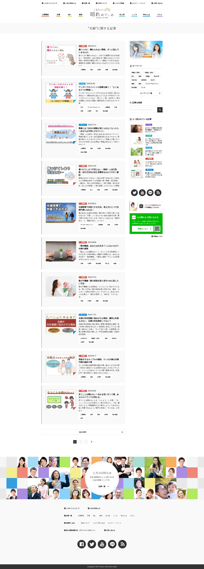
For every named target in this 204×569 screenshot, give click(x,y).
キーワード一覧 (146, 93)
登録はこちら (143, 229)
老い (70, 14)
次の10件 (82, 432)
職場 (133, 83)
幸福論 (147, 76)
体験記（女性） (149, 72)
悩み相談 (134, 87)
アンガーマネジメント (152, 83)
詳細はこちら (158, 236)
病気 (80, 14)
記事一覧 (87, 3)
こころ (134, 14)
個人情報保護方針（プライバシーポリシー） (81, 530)
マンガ (143, 87)
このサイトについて (50, 3)
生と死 (122, 14)
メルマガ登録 (119, 3)
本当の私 (134, 80)
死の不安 (156, 76)
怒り (133, 76)
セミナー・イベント (139, 3)
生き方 (153, 80)
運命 (140, 83)
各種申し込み (70, 523)
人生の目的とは (70, 3)
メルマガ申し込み (99, 523)
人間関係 (45, 14)
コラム (159, 14)
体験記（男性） (136, 72)
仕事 (58, 14)
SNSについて (102, 3)
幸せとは (146, 14)
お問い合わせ (158, 3)
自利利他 (143, 80)
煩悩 (140, 76)
